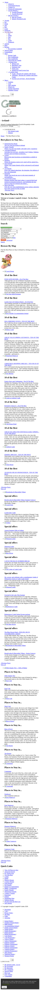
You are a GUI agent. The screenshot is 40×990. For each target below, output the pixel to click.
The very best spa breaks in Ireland (14, 145)
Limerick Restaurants (10, 951)
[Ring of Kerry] (21, 721)
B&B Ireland (8, 924)
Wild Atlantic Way (9, 676)
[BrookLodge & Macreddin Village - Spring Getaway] (21, 645)
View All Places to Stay (11, 870)
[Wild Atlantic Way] (21, 668)
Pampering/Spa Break (10, 143)
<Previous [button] (7, 190)
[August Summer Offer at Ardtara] (21, 523)
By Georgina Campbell (15, 49)
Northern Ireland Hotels (11, 922)
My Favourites (8, 966)
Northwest (7, 794)
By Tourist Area (9, 873)
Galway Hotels (8, 939)
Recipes (6, 47)
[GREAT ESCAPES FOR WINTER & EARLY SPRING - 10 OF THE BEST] (21, 424)
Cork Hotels (8, 936)
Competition (8, 976)
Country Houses (9, 882)
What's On (11, 87)
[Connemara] (21, 763)
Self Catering (12, 85)
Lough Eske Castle (10, 513)
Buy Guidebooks (13, 57)
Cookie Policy (6, 984)
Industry (10, 133)
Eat (5, 22)
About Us (11, 4)
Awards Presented (17, 12)
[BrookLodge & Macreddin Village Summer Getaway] (21, 492)
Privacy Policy (8, 913)
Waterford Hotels (9, 954)
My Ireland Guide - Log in (12, 964)
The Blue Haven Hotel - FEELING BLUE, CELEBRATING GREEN (17, 633)
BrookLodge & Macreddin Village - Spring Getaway (20, 653)
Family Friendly (9, 147)
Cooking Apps (13, 72)
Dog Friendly (8, 163)
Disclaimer (7, 909)
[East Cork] (21, 681)
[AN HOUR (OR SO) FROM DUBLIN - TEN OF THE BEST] (21, 465)
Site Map (7, 914)
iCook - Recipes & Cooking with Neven (24, 73)
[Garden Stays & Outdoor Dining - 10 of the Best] (21, 294)
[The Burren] (21, 746)
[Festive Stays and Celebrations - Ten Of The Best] (21, 373)
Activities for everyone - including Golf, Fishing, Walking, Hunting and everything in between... (21, 152)
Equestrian (7, 895)
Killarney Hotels (9, 942)
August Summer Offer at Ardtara (14, 530)
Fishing (6, 896)
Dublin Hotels (8, 929)
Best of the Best (9, 185)
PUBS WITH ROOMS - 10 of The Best (16, 279)
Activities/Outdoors (10, 150)
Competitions (8, 52)
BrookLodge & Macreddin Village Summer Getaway (20, 500)
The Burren (7, 753)
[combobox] (12, 94)
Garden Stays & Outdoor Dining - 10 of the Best (18, 302)
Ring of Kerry (8, 729)
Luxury (6, 155)
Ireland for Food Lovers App (20, 70)
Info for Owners (13, 15)
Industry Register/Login (19, 19)
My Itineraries (8, 968)
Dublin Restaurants (10, 931)
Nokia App (15, 68)
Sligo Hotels (8, 952)
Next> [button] (13, 190)
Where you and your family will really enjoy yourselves (20, 148)
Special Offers (8, 50)
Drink (6, 24)
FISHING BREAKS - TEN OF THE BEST (17, 454)
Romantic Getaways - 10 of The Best (15, 406)
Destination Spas (9, 898)
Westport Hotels (9, 956)
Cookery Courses (9, 893)
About (6, 2)
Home (2, 136)
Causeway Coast (9, 849)
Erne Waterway (9, 805)
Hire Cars (7, 973)
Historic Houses (9, 880)
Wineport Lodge (9, 546)
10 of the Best (8, 32)
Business (7, 160)
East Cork (7, 688)
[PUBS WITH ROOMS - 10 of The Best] (21, 271)
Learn (6, 29)
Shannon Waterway (10, 826)
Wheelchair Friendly (10, 891)
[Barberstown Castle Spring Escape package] (21, 607)
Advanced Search (9, 872)
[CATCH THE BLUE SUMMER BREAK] (21, 553)
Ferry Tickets (8, 974)
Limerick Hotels (9, 949)
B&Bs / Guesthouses (10, 888)
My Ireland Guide (13, 131)
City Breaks (7, 168)
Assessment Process (14, 5)
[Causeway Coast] (21, 841)
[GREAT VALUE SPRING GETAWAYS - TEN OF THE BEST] (21, 330)
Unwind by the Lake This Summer (14, 595)
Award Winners (13, 10)
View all (3, 489)
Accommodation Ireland (11, 926)
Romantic (7, 173)
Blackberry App (16, 65)
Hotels (6, 878)
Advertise (7, 918)
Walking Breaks (9, 900)
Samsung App (16, 67)
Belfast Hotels (8, 932)
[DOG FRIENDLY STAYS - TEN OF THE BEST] (21, 313)
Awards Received (17, 14)
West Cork (7, 706)
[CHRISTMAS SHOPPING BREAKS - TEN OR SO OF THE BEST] (21, 356)
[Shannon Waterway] (21, 818)
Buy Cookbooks (13, 59)
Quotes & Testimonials (15, 9)
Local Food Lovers (10, 178)
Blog (5, 45)
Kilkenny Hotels (9, 946)
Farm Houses (8, 883)
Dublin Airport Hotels (10, 927)
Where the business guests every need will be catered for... (21, 162)
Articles (6, 44)
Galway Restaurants (10, 941)
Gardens (10, 82)
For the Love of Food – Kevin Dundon (23, 78)
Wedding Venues (13, 90)
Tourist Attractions (13, 88)
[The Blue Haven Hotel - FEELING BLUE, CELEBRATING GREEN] (21, 624)
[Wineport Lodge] (21, 539)
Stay (5, 25)
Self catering (8, 903)
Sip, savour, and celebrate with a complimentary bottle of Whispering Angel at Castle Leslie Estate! (21, 578)
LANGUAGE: (5, 96)
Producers (7, 30)
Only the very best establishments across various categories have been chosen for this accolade (21, 187)
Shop (6, 54)
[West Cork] (21, 698)
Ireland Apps (12, 62)
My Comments (8, 969)
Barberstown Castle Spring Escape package (17, 614)
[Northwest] (21, 786)
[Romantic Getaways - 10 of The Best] (21, 398)
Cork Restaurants (9, 937)
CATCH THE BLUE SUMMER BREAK (17, 561)
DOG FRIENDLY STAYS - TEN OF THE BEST (19, 321)
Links (6, 916)
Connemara (7, 771)
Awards (6, 20)
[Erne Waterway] (21, 797)
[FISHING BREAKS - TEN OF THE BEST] (21, 447)
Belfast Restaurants (10, 934)
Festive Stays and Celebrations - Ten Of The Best (18, 381)
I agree (4, 987)
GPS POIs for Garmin (14, 60)
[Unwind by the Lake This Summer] (21, 587)
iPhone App (15, 63)
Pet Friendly (8, 885)
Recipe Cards (12, 55)
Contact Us (11, 7)
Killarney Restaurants (10, 944)
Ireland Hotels (8, 921)
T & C (6, 911)
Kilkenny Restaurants (10, 947)
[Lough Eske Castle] (21, 505)
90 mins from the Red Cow (12, 901)
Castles (6, 877)
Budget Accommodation (11, 886)
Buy (5, 27)
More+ (6, 80)
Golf (9, 83)
